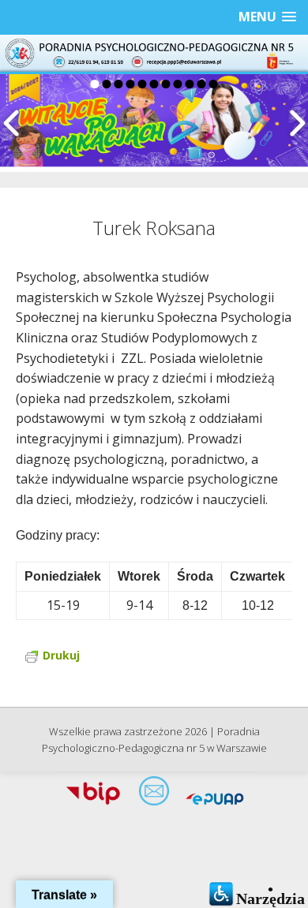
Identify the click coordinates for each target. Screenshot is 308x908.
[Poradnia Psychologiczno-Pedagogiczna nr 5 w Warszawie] (154, 53)
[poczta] (153, 795)
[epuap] (215, 795)
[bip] (93, 795)
